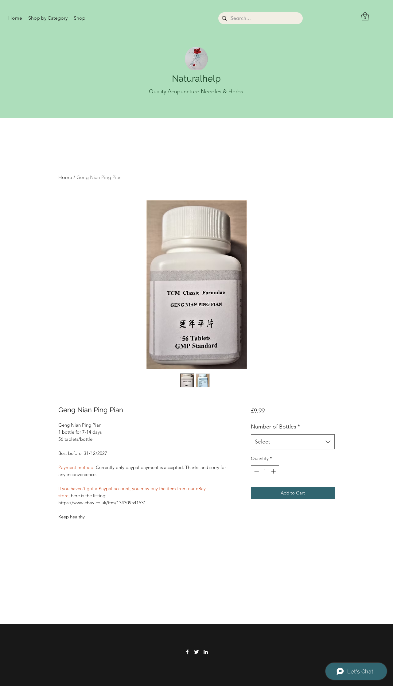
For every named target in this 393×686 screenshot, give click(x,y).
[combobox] (293, 442)
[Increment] (274, 471)
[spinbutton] (265, 471)
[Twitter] (196, 652)
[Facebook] (187, 652)
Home (65, 177)
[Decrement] (256, 471)
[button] (48, 18)
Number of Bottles (275, 426)
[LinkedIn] (206, 652)
